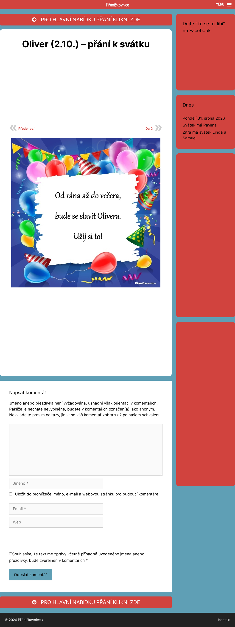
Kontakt (224, 620)
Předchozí (26, 128)
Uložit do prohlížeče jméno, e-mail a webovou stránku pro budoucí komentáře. (87, 494)
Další (149, 128)
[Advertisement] (85, 89)
